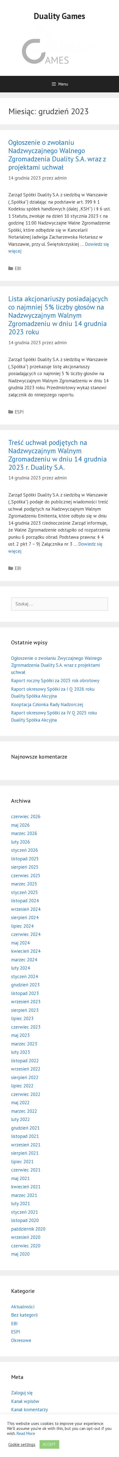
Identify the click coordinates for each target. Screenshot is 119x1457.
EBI (18, 268)
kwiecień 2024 (25, 951)
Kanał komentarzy (29, 1410)
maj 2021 (20, 1178)
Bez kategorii (24, 1315)
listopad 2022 (25, 1061)
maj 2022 (20, 1103)
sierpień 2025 (24, 867)
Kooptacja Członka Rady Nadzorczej (47, 704)
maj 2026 (20, 825)
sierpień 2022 (24, 1077)
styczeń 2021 (24, 1212)
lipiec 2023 (22, 1018)
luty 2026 (20, 842)
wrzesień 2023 (25, 1002)
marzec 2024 (24, 960)
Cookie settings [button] (21, 1444)
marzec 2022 (24, 1111)
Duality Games (59, 15)
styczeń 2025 (24, 892)
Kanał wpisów (25, 1401)
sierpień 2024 (24, 917)
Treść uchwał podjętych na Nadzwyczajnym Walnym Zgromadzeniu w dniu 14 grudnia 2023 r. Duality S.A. (57, 455)
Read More (26, 1433)
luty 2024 (20, 968)
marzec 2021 (24, 1195)
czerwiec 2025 (25, 875)
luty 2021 (20, 1203)
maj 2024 (20, 943)
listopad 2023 (25, 993)
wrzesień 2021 (25, 1145)
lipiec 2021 (22, 1162)
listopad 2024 (25, 901)
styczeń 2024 (24, 976)
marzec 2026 (24, 833)
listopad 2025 (25, 859)
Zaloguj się (22, 1393)
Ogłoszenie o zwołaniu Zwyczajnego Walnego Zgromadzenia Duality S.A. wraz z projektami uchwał (56, 665)
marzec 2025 (24, 884)
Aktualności (22, 1307)
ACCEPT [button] (49, 1444)
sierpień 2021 (24, 1153)
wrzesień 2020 (25, 1237)
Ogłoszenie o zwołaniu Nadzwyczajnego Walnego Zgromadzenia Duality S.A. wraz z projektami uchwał (57, 155)
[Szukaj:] (59, 604)
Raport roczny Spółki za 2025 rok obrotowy (55, 680)
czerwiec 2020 (25, 1246)
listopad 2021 (25, 1136)
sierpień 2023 (24, 1010)
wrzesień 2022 (25, 1069)
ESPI (19, 412)
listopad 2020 (25, 1220)
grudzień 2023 (25, 985)
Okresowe (21, 1340)
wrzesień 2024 (25, 909)
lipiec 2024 (22, 926)
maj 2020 (20, 1254)
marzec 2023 (24, 1044)
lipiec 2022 (22, 1086)
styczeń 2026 (24, 850)
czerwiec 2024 (25, 934)
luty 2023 (20, 1052)
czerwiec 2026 (25, 816)
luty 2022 (20, 1119)
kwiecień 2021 (25, 1187)
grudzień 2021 (25, 1128)
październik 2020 (28, 1229)
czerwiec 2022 (25, 1094)
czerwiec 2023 (25, 1027)
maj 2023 (20, 1035)
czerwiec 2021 (25, 1170)
